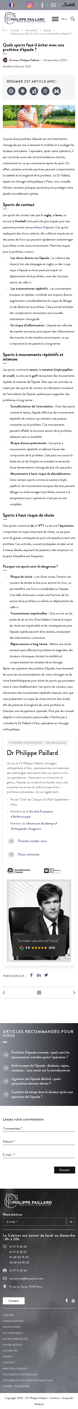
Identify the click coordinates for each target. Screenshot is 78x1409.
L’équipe (8, 1315)
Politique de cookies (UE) (20, 1374)
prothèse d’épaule (42, 227)
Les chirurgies (13, 1333)
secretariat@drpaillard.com (26, 1278)
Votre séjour (12, 1345)
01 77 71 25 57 (18, 1252)
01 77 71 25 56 (18, 1270)
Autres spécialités (15, 1339)
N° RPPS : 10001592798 (16, 1386)
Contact (9, 1362)
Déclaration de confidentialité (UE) (28, 1380)
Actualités (10, 1350)
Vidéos (7, 1356)
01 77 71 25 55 (18, 1247)
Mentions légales (15, 1368)
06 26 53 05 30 (19, 1262)
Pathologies (11, 1327)
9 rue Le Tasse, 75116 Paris (26, 1287)
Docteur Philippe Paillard (24, 60)
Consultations (13, 1321)
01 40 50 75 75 (19, 1257)
